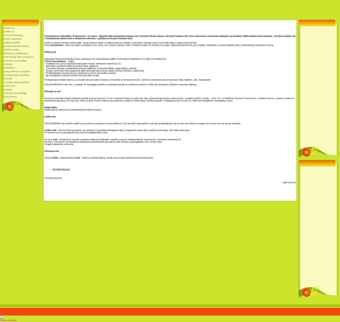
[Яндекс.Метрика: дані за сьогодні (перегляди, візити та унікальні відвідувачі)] (8, 319)
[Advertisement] (71, 9)
